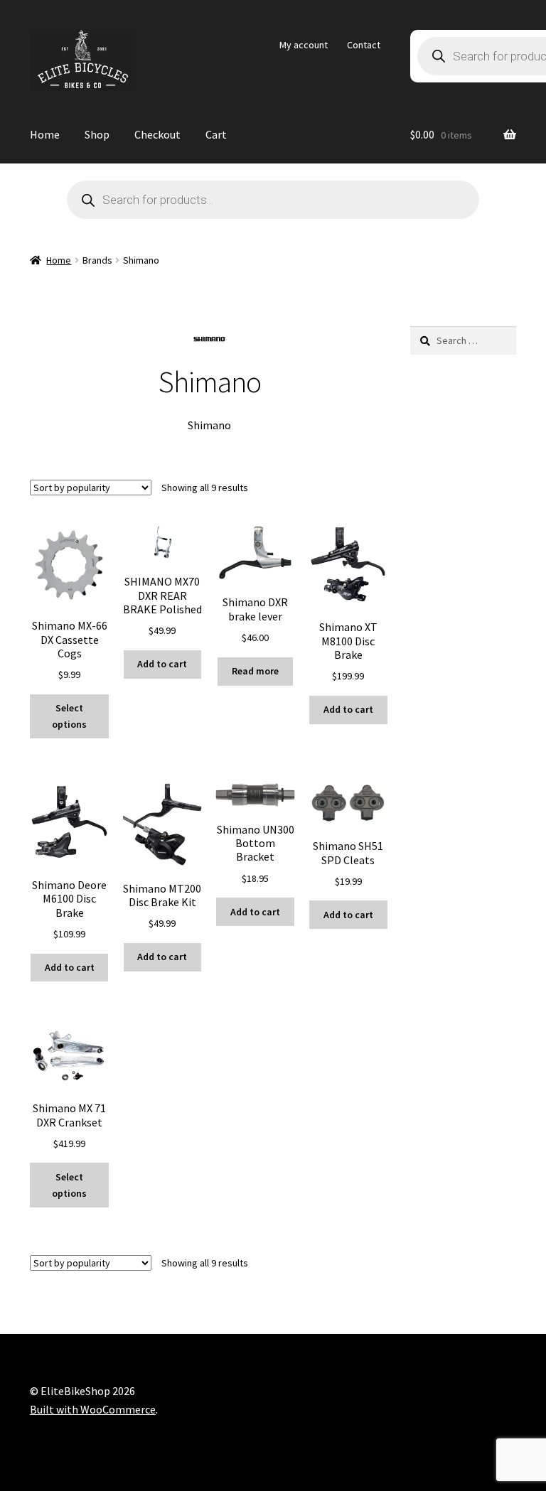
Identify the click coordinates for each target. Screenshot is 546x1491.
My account (303, 44)
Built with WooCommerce (93, 1409)
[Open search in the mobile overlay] (273, 199)
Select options (69, 716)
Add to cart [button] (162, 663)
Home (45, 134)
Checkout (157, 134)
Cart (216, 134)
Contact (363, 44)
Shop (97, 134)
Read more (255, 670)
